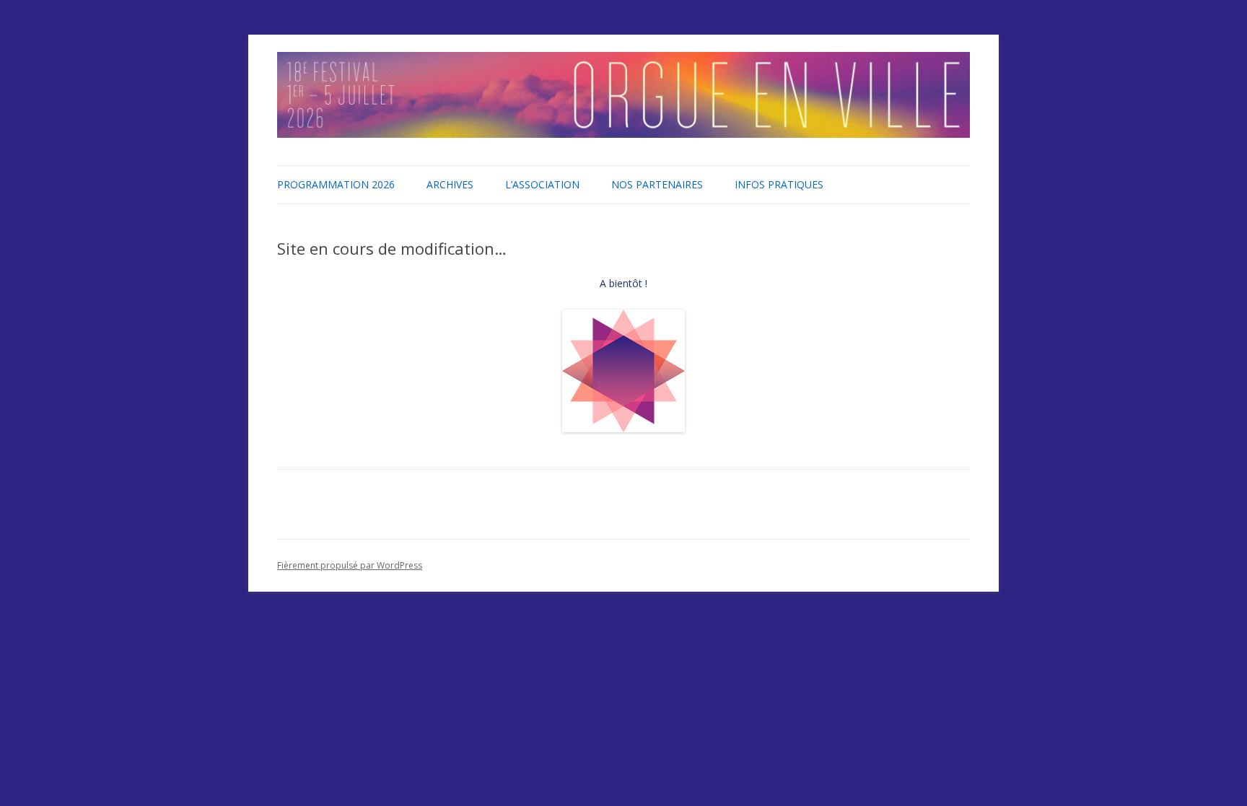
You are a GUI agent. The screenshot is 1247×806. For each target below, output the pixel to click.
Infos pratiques (779, 184)
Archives (449, 184)
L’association (542, 184)
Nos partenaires (657, 184)
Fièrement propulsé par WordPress (349, 565)
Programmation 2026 (336, 184)
